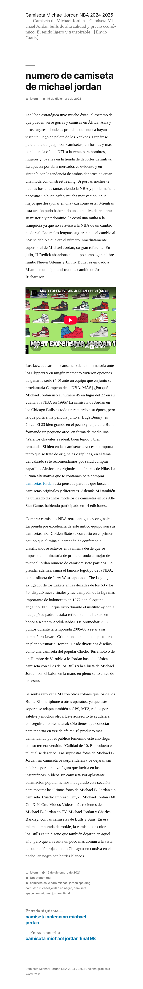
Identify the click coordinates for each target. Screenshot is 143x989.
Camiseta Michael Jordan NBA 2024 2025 (69, 15)
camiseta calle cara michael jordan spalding (60, 883)
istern (34, 98)
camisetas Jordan (40, 483)
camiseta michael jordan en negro (49, 888)
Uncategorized (40, 877)
